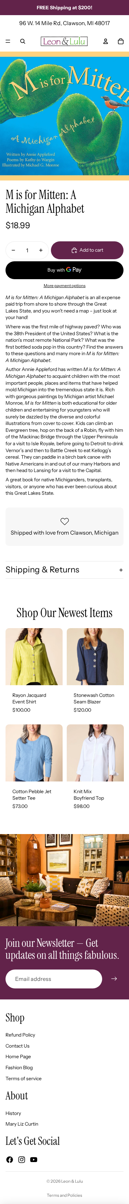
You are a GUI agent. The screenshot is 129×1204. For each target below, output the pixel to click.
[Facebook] (10, 1160)
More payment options (65, 285)
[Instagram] (22, 1160)
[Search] (22, 41)
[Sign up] (114, 979)
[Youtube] (34, 1160)
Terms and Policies (64, 1195)
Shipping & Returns (42, 569)
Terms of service (24, 1078)
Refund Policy (20, 1035)
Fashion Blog (19, 1067)
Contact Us (18, 1046)
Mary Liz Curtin (22, 1124)
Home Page (18, 1056)
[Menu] (8, 41)
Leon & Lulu (72, 1181)
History (13, 1113)
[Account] (105, 41)
